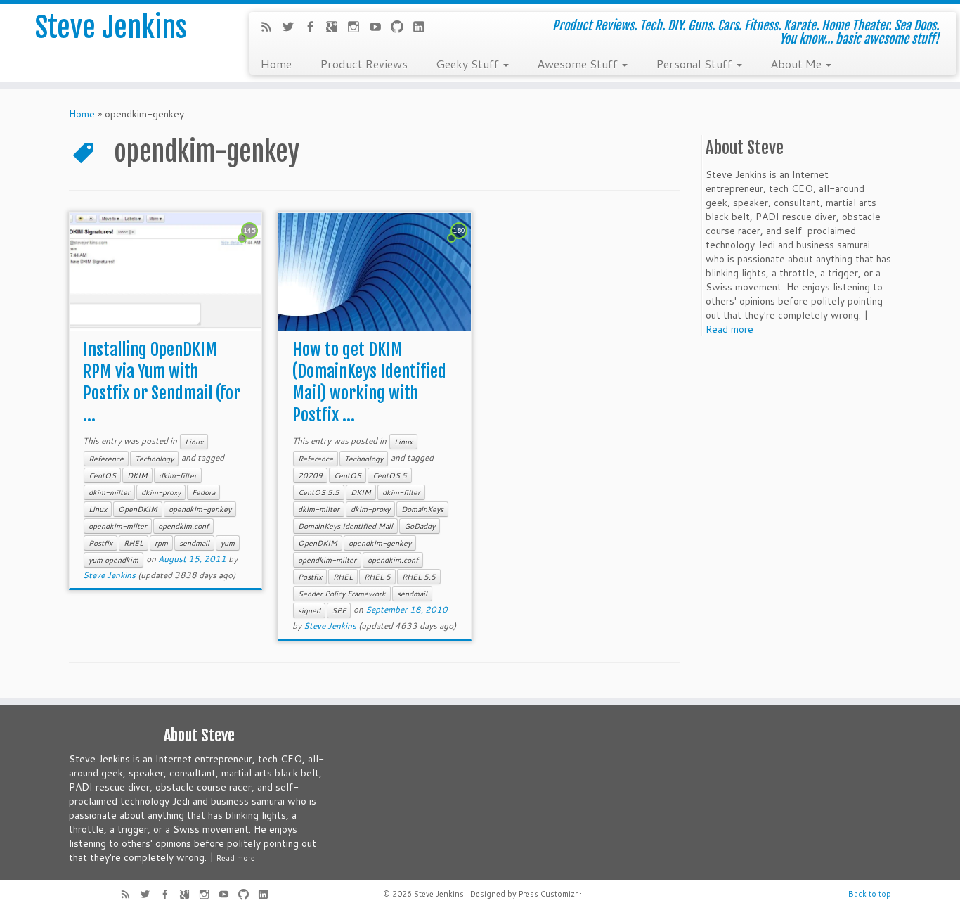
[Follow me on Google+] (336, 28)
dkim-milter (109, 492)
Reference (106, 458)
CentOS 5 (389, 475)
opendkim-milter (118, 526)
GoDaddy (419, 526)
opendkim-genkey (200, 509)
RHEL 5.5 (419, 577)
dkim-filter (178, 475)
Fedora (203, 492)
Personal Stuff (695, 63)
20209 (310, 475)
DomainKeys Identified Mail (345, 526)
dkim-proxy (161, 492)
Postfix (100, 543)
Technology (154, 458)
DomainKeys (422, 509)
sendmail (194, 543)
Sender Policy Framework (342, 594)
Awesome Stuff (579, 63)
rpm (161, 543)
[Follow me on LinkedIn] (423, 28)
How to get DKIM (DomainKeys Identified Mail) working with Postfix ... (369, 382)
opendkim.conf (183, 526)
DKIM (137, 475)
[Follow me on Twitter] (293, 28)
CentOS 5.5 (318, 492)
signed (309, 610)
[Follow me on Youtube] (380, 28)
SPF (339, 610)
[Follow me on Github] (402, 28)
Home (276, 63)
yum (228, 543)
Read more (729, 329)
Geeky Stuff (469, 63)
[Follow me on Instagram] (358, 28)
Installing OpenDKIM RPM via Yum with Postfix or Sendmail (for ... (161, 382)
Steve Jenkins (111, 27)
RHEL (133, 543)
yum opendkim (113, 560)
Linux (194, 442)
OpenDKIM (137, 509)
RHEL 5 (377, 577)
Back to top (869, 894)
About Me (797, 63)
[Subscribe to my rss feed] (271, 28)
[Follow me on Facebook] (314, 28)
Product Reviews (364, 63)
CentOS (102, 475)
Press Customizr (548, 894)
